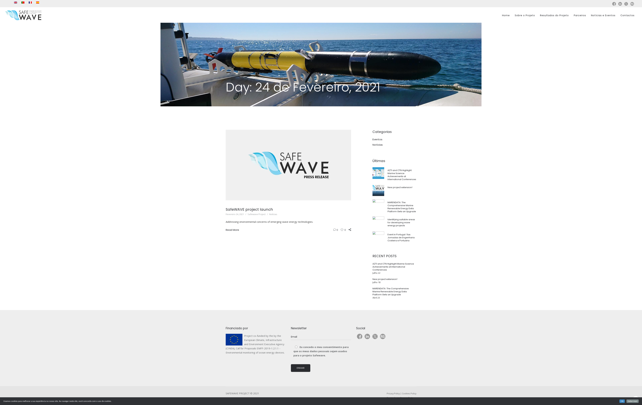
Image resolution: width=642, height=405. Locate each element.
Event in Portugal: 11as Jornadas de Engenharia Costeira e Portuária (401, 237)
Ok (622, 401)
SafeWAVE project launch (249, 209)
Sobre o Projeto (525, 15)
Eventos (377, 139)
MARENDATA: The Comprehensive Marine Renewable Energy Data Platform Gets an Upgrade (402, 207)
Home (506, 15)
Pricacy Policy (393, 393)
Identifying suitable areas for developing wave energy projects (401, 222)
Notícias (273, 214)
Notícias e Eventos (603, 15)
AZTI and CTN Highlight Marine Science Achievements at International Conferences (402, 175)
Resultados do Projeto (554, 15)
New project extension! (400, 187)
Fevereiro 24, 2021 (235, 214)
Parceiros (580, 15)
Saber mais (632, 401)
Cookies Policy (409, 393)
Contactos (627, 15)
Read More (232, 230)
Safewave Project (256, 214)
